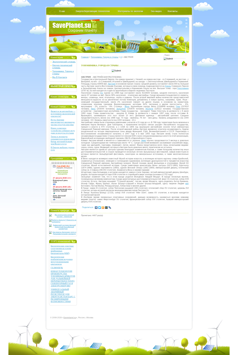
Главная (85, 57)
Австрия (111, 84)
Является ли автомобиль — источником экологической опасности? (63, 113)
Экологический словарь (64, 62)
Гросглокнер (183, 88)
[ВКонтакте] (96, 207)
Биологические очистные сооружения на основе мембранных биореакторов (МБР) (62, 249)
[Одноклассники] (103, 207)
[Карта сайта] (186, 26)
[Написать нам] (186, 23)
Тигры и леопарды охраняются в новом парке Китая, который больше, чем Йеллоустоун (63, 140)
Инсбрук (149, 109)
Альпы (168, 86)
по (102, 93)
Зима (143, 140)
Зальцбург (121, 109)
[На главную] (186, 20)
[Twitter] (99, 207)
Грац (178, 106)
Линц (93, 109)
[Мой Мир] (106, 207)
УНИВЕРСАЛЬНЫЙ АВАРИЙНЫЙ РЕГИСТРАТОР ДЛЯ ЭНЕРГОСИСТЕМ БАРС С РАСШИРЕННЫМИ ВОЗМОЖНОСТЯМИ (63, 295)
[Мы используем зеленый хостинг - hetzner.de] (63, 216)
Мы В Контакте (59, 77)
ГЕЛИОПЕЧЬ (57, 267)
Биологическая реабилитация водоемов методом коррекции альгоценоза (62, 260)
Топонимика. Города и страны (104, 57)
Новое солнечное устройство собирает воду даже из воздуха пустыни (63, 130)
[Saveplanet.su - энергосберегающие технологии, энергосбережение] (76, 28)
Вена (127, 106)
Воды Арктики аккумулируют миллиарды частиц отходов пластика (63, 122)
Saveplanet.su (69, 317)
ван (187, 183)
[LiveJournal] (110, 207)
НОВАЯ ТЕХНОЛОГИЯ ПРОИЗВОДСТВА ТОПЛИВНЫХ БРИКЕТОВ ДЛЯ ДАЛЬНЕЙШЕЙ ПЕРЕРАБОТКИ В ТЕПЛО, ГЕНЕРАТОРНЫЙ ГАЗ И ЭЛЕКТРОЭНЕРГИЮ (63, 278)
